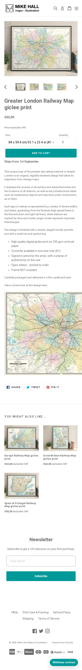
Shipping (27, 618)
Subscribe (41, 576)
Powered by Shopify (62, 642)
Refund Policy (61, 612)
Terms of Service (49, 618)
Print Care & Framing (36, 612)
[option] (20, 87)
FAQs (15, 612)
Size (7, 135)
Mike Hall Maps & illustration (32, 642)
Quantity (63, 135)
